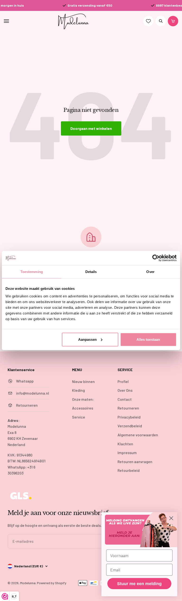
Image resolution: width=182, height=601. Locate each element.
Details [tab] (91, 272)
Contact (125, 399)
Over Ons (125, 390)
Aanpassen (87, 339)
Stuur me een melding (139, 583)
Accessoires (82, 408)
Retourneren (128, 408)
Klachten (125, 444)
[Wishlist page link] (148, 21)
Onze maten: (83, 399)
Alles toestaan (148, 339)
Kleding (78, 390)
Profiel (123, 381)
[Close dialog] (171, 518)
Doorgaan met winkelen (91, 128)
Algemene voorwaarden (138, 435)
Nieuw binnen (83, 381)
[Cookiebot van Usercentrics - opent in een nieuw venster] (156, 258)
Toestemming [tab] (31, 272)
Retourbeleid (129, 470)
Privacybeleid (129, 417)
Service (78, 417)
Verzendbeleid (130, 425)
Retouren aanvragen (135, 461)
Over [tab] (150, 272)
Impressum (127, 452)
